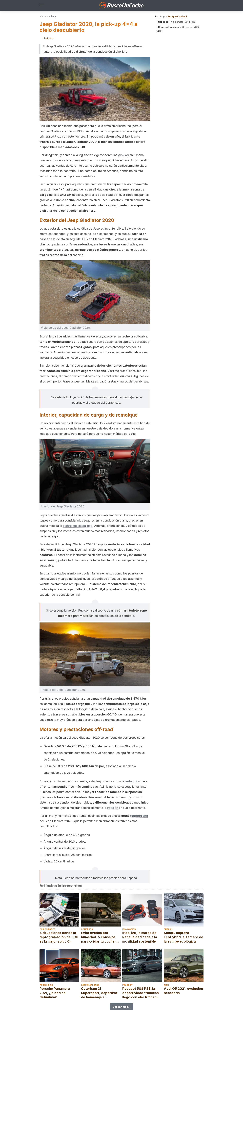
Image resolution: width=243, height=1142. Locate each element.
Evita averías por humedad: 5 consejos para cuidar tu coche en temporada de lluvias (100, 937)
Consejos (87, 929)
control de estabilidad (77, 525)
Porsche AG (46, 985)
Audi (166, 985)
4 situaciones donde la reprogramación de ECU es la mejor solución (59, 937)
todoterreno (139, 815)
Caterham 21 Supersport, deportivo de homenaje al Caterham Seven (99, 993)
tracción (112, 807)
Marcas (44, 16)
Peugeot (127, 985)
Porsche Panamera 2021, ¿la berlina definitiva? (55, 993)
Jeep (53, 16)
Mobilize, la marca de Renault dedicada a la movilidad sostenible (139, 937)
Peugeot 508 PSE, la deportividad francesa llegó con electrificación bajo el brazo (142, 993)
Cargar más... (121, 1006)
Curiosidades (47, 929)
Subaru (168, 929)
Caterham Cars (90, 985)
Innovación (129, 929)
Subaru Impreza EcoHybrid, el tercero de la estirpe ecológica (183, 937)
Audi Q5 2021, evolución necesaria (183, 991)
